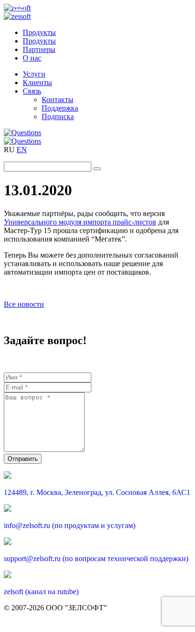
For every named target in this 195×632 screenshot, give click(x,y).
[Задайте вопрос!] (97, 133)
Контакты (57, 99)
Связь (32, 91)
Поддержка (60, 108)
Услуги (34, 74)
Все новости (24, 304)
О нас (32, 58)
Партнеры (39, 49)
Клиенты (37, 82)
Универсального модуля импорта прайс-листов (80, 222)
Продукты (39, 32)
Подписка (58, 117)
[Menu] (19, 9)
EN (22, 150)
